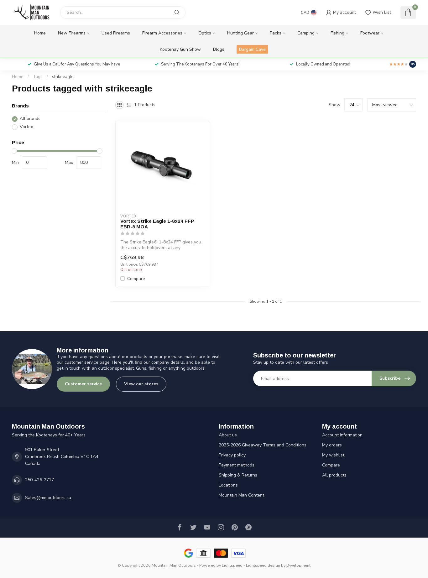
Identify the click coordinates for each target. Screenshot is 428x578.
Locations (228, 485)
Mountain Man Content (241, 495)
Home (40, 33)
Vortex (26, 127)
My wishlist (333, 455)
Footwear (369, 33)
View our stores (141, 384)
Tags (38, 77)
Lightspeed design (263, 565)
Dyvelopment (298, 565)
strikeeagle (63, 77)
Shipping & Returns (238, 475)
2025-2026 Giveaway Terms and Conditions (262, 445)
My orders (332, 445)
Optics (204, 33)
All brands (30, 119)
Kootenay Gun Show (180, 49)
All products (334, 475)
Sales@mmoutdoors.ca (48, 498)
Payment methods (236, 465)
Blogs (218, 49)
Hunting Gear (240, 33)
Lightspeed (232, 565)
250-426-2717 (39, 480)
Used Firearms (116, 33)
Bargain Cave (252, 49)
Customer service (83, 384)
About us (228, 435)
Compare (136, 278)
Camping (306, 33)
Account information (342, 435)
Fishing (337, 33)
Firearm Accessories (162, 33)
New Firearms (72, 33)
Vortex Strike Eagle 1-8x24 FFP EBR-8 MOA (157, 223)
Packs (275, 33)
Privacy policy (232, 455)
